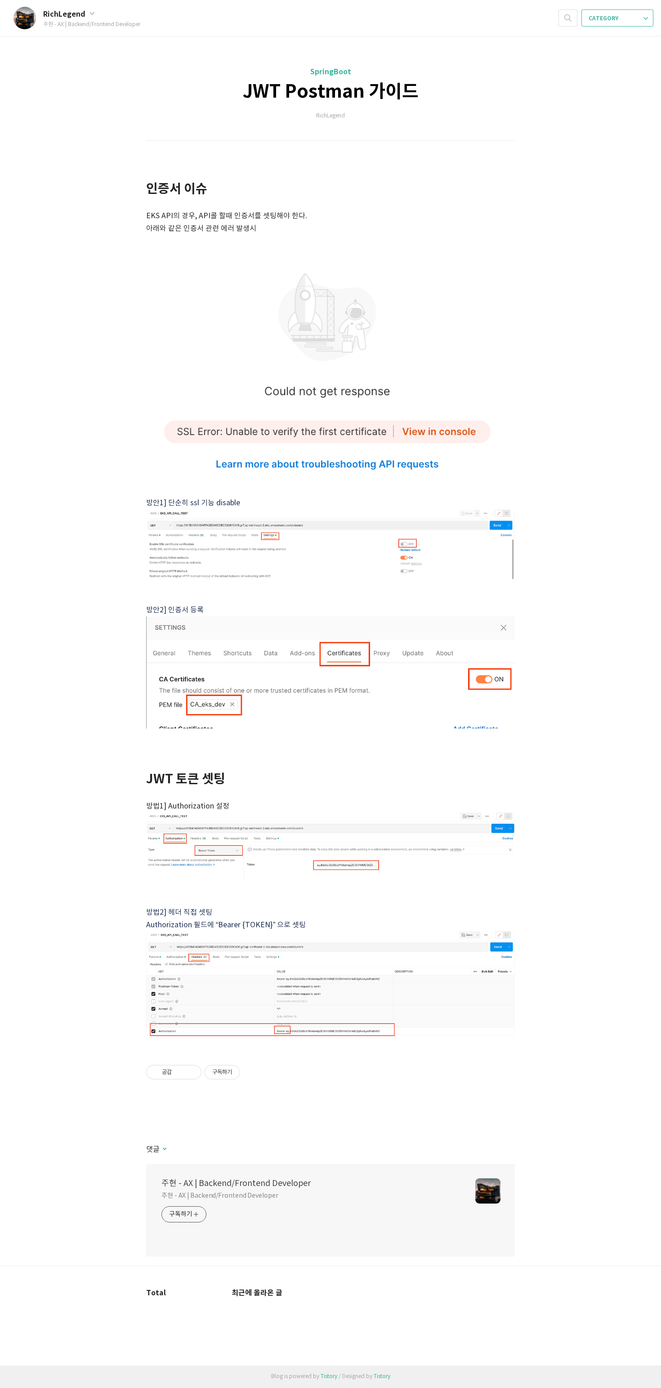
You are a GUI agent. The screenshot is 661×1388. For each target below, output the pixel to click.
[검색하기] (568, 18)
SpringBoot (330, 71)
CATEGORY (604, 18)
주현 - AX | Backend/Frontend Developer (236, 1183)
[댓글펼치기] (163, 1149)
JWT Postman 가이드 (331, 92)
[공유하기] (180, 1072)
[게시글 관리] (191, 1072)
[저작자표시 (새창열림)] (244, 1072)
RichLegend (65, 14)
